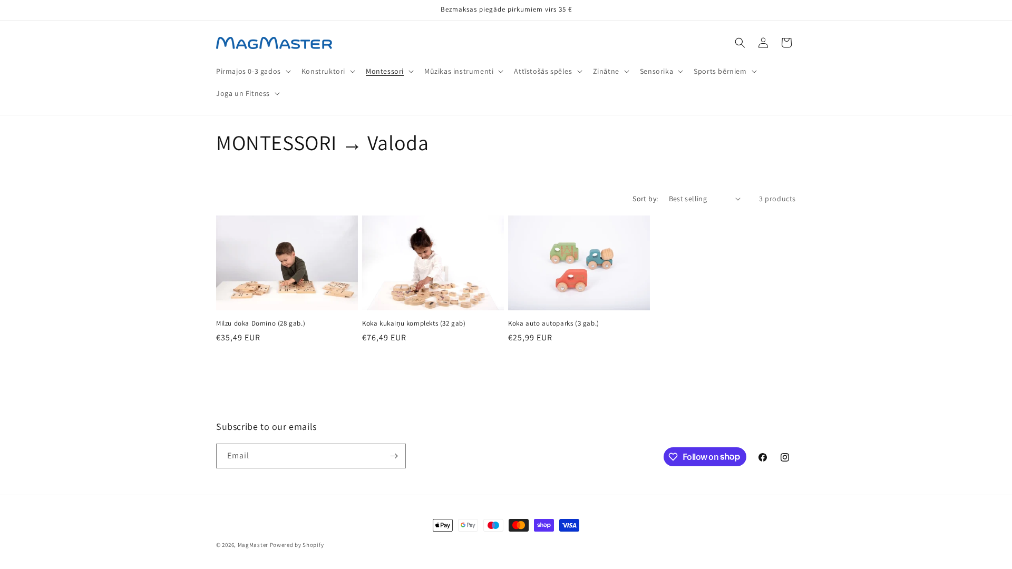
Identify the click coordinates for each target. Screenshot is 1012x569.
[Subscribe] (393, 456)
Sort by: (645, 198)
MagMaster (253, 544)
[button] (252, 71)
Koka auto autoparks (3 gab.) (553, 323)
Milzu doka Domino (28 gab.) (260, 323)
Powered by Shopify (297, 544)
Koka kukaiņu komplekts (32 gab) (414, 323)
